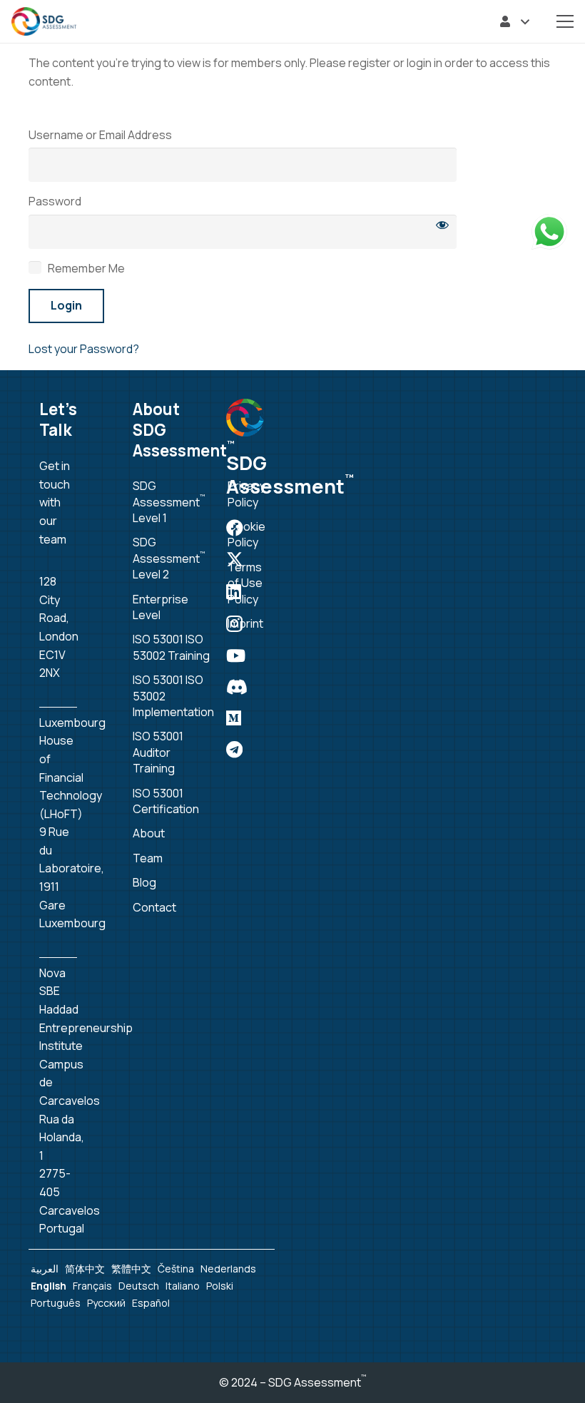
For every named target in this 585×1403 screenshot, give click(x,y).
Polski (219, 1285)
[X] (234, 559)
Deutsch (138, 1285)
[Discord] (237, 686)
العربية (44, 1268)
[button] (514, 21)
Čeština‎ (176, 1268)
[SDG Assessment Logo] (43, 21)
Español (151, 1303)
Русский (106, 1303)
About (149, 833)
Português (56, 1303)
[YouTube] (235, 655)
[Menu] (565, 21)
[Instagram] (234, 623)
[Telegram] (234, 749)
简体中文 (85, 1268)
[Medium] (233, 718)
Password (55, 201)
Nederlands (228, 1268)
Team (148, 858)
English (48, 1285)
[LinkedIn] (233, 591)
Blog (144, 882)
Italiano (183, 1285)
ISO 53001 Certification (166, 801)
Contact (154, 907)
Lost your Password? (84, 349)
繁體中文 (131, 1268)
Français (92, 1285)
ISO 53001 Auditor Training (158, 752)
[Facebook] (234, 527)
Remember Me (85, 268)
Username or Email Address (100, 135)
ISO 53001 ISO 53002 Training (171, 647)
